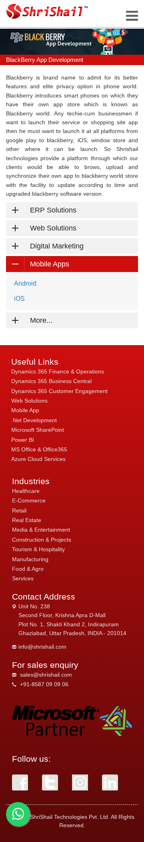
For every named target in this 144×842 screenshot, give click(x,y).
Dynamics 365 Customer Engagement (59, 391)
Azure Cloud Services (38, 459)
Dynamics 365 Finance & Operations (57, 371)
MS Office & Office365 (39, 449)
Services (23, 578)
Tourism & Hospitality (38, 549)
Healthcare (26, 491)
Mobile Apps (49, 264)
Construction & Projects (41, 539)
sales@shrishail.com (46, 674)
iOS (19, 298)
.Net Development (34, 420)
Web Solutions (53, 228)
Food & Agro (28, 569)
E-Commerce (29, 500)
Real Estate (26, 520)
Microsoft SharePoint (37, 430)
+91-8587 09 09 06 (44, 684)
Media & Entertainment (41, 529)
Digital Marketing (57, 246)
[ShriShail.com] (48, 11)
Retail (19, 510)
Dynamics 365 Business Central (51, 381)
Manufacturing (30, 559)
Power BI (22, 440)
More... (41, 320)
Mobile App (25, 410)
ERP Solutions (53, 210)
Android (25, 283)
